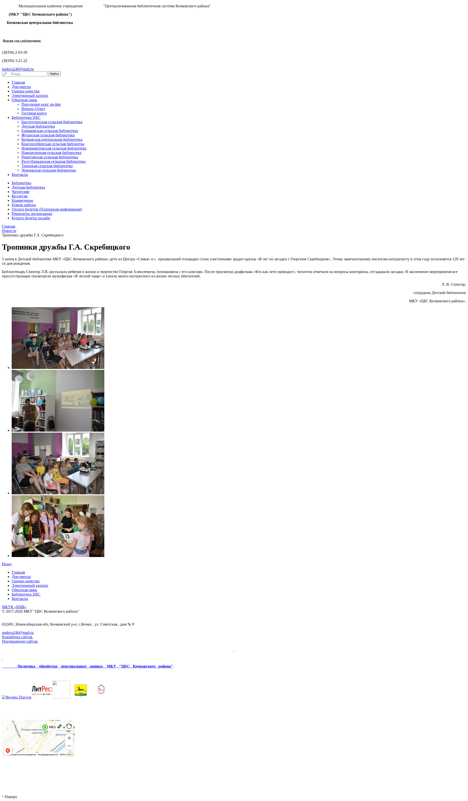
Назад (7, 564)
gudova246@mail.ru (18, 69)
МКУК (14, 607)
